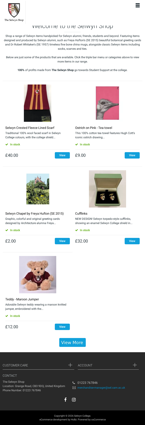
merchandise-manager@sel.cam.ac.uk (101, 387)
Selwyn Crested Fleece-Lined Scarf (29, 128)
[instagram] (74, 399)
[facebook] (65, 399)
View (62, 155)
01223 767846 (87, 383)
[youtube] (81, 400)
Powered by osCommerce (92, 419)
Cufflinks (81, 213)
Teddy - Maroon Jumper (22, 299)
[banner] (72, 342)
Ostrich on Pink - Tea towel (93, 128)
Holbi (74, 419)
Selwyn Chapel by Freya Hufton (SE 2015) (34, 213)
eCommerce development (53, 419)
